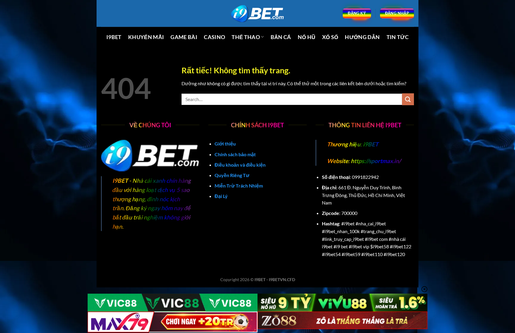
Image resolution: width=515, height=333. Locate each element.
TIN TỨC (398, 37)
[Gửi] (408, 99)
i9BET (370, 144)
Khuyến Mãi (146, 37)
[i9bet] (257, 13)
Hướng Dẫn (362, 37)
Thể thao (246, 37)
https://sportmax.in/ (376, 160)
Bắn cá (281, 37)
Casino (214, 37)
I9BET (114, 37)
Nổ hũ (307, 37)
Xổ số (330, 37)
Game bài (183, 37)
